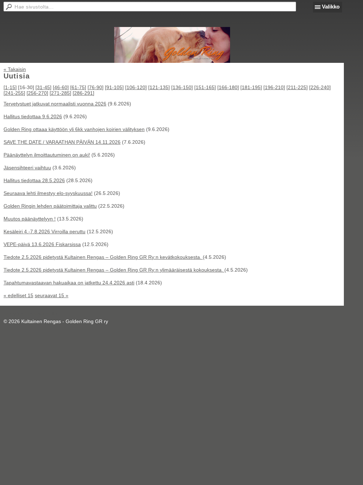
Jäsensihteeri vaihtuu (27, 167)
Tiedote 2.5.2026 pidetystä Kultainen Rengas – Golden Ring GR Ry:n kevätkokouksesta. (103, 257)
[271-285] (60, 93)
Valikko (331, 7)
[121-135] (159, 87)
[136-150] (182, 87)
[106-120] (136, 87)
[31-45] (43, 87)
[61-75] (78, 87)
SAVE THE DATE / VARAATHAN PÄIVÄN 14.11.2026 (62, 142)
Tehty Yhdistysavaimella (30, 313)
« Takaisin (15, 69)
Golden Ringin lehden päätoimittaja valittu (50, 206)
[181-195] (251, 87)
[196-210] (274, 87)
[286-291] (83, 93)
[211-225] (297, 87)
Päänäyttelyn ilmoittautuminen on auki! (47, 155)
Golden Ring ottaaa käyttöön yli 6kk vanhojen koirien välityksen (74, 129)
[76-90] (96, 87)
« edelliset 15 (18, 295)
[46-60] (61, 87)
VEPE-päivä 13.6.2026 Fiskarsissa (42, 244)
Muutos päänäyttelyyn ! (30, 219)
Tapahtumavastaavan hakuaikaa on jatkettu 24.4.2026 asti (69, 282)
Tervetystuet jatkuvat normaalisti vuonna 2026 (55, 104)
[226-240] (320, 87)
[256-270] (37, 93)
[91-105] (114, 87)
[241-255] (14, 93)
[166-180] (228, 87)
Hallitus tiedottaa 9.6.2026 (33, 116)
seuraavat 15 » (51, 295)
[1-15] (10, 87)
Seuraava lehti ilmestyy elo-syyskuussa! (48, 193)
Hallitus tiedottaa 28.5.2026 (34, 180)
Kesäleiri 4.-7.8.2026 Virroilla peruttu (44, 231)
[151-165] (205, 87)
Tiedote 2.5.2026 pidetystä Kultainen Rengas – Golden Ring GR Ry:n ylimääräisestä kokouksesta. (114, 270)
